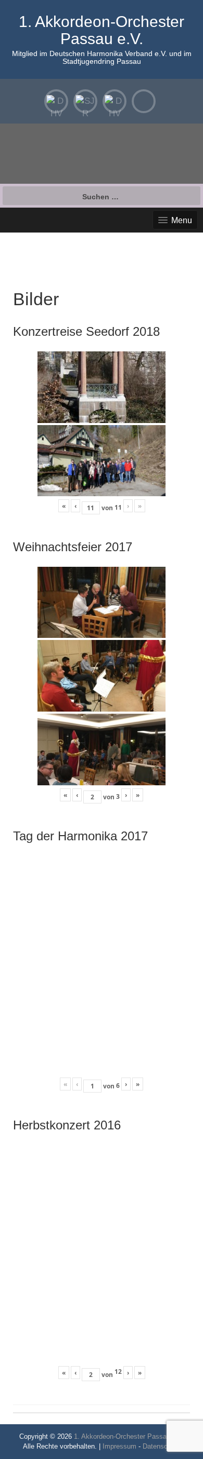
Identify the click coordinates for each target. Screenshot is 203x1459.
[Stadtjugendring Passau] (85, 101)
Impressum (119, 1446)
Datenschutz (162, 1446)
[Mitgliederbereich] (56, 101)
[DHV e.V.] (114, 101)
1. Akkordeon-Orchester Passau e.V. (101, 30)
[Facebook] (144, 101)
